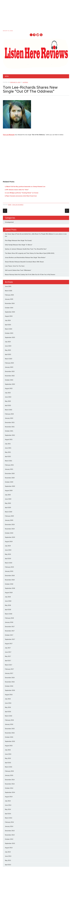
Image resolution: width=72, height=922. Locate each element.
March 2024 (8, 329)
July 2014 (8, 801)
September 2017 (10, 639)
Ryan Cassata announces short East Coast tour (21, 196)
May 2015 (8, 758)
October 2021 (9, 431)
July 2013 (8, 852)
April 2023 (8, 354)
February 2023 (9, 363)
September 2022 (10, 384)
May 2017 (8, 656)
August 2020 (8, 490)
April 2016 (8, 711)
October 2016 (9, 686)
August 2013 (8, 847)
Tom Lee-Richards (9, 134)
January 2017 (9, 673)
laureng (25, 82)
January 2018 (9, 622)
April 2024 (8, 324)
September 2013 (10, 843)
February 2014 (9, 822)
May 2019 (8, 554)
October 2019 (9, 533)
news (9, 204)
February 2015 (9, 771)
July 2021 (8, 443)
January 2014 (9, 826)
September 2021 (10, 435)
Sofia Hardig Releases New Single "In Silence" (18, 244)
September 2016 (10, 690)
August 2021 (8, 439)
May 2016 (8, 707)
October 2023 (9, 333)
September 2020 (10, 486)
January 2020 (9, 520)
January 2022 (9, 418)
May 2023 (8, 350)
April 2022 (8, 405)
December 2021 (10, 422)
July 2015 (8, 750)
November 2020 (10, 477)
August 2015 (8, 745)
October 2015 (9, 737)
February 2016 (9, 720)
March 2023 (8, 358)
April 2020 (8, 507)
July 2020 (8, 494)
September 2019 (10, 537)
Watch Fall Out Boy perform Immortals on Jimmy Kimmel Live (25, 186)
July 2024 (8, 320)
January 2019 (9, 571)
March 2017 (8, 665)
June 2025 (8, 286)
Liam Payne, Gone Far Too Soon (14, 266)
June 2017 (8, 652)
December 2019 (10, 524)
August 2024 (8, 316)
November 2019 (10, 529)
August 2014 (8, 796)
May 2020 (8, 503)
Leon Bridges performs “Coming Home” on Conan (22, 193)
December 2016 (10, 677)
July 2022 (8, 392)
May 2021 (8, 452)
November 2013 (10, 835)
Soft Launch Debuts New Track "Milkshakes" (18, 270)
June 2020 (8, 499)
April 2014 (8, 813)
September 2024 (10, 312)
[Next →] (67, 211)
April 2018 (8, 609)
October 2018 (9, 584)
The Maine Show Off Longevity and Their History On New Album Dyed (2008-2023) (29, 253)
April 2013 (8, 864)
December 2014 (10, 779)
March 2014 (8, 818)
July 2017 (8, 648)
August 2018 (8, 592)
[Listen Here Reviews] (36, 68)
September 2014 (10, 792)
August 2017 (8, 643)
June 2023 (8, 346)
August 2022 (8, 388)
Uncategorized (9, 222)
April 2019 (8, 558)
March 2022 (8, 409)
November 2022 (10, 375)
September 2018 (10, 588)
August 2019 (8, 541)
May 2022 (8, 401)
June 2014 (8, 805)
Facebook (34, 34)
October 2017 (9, 635)
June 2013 (8, 856)
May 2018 (8, 605)
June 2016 (8, 703)
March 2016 (8, 716)
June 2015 (8, 754)
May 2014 (8, 809)
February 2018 (9, 618)
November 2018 (10, 580)
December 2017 (10, 626)
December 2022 (10, 371)
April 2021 (8, 456)
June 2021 (8, 448)
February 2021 (9, 465)
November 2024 (10, 303)
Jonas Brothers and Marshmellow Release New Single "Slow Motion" (25, 257)
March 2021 (8, 460)
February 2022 (9, 414)
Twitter (37, 34)
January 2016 (9, 724)
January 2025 (9, 299)
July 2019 (8, 546)
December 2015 (10, 728)
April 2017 (8, 660)
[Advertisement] (36, 15)
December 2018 (10, 575)
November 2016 (10, 682)
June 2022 (8, 397)
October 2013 (9, 839)
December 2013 (10, 830)
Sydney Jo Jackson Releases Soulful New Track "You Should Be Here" (26, 249)
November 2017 (10, 631)
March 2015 (8, 767)
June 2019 (8, 550)
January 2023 (9, 367)
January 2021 (9, 469)
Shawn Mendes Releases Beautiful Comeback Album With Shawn (24, 261)
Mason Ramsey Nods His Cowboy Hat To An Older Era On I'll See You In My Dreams (30, 274)
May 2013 (8, 860)
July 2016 (8, 699)
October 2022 (9, 380)
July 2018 (8, 597)
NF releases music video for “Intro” (17, 189)
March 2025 (8, 290)
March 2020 (8, 511)
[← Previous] (5, 211)
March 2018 (8, 614)
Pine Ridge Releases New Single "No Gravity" (18, 240)
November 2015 (10, 733)
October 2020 (9, 482)
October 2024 (9, 307)
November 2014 (10, 784)
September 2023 (10, 337)
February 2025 (9, 295)
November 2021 (10, 426)
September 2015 (10, 741)
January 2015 (9, 775)
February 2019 (9, 567)
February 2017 (9, 669)
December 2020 (10, 473)
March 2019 (8, 563)
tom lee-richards (17, 204)
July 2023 (8, 341)
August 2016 (8, 694)
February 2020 (9, 516)
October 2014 (9, 788)
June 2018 (8, 601)
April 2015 (8, 762)
